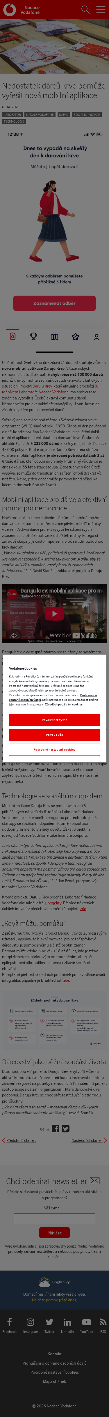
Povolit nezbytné (54, 719)
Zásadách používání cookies (63, 704)
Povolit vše (54, 734)
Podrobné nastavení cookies (55, 749)
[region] (54, 708)
